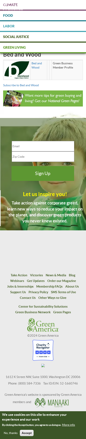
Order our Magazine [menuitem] (61, 281)
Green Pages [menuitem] (62, 312)
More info (68, 424)
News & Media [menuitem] (56, 275)
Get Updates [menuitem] (36, 281)
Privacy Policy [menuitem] (38, 292)
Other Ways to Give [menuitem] (52, 297)
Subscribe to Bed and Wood (21, 85)
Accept (27, 433)
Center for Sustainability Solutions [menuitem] (43, 306)
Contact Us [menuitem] (28, 297)
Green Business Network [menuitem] (33, 312)
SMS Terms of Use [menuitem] (63, 292)
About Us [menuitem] (72, 286)
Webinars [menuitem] (17, 281)
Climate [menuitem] (10, 5)
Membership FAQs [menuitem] (49, 286)
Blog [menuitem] (72, 275)
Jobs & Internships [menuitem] (20, 286)
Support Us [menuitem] (18, 292)
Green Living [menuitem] (14, 47)
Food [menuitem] (8, 15)
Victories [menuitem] (36, 275)
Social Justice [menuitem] (16, 37)
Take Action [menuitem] (19, 275)
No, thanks (11, 433)
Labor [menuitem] (9, 26)
